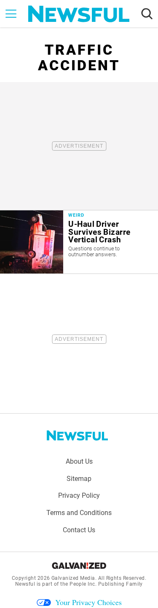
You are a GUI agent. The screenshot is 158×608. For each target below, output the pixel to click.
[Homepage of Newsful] (77, 435)
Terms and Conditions (79, 513)
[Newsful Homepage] (78, 14)
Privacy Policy (79, 495)
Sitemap (79, 479)
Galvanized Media (73, 578)
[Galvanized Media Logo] (79, 565)
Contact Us (79, 530)
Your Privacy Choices (88, 602)
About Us (79, 461)
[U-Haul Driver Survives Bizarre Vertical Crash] (79, 241)
